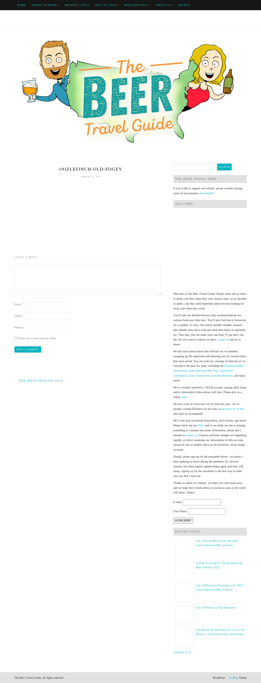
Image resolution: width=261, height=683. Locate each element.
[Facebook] (227, 5)
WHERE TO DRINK (44, 5)
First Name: (180, 511)
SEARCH (184, 5)
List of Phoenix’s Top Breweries (216, 607)
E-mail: (177, 502)
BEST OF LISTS (105, 5)
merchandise (206, 193)
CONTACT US (182, 652)
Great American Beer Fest (203, 370)
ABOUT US (163, 5)
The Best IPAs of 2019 (41, 381)
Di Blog (233, 677)
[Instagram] (245, 5)
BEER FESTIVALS (136, 5)
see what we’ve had (233, 408)
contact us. (192, 435)
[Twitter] (231, 5)
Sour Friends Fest (199, 375)
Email (18, 315)
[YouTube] (236, 5)
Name (18, 304)
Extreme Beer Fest (222, 375)
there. (185, 397)
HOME (21, 5)
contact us (223, 339)
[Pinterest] (241, 5)
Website (18, 327)
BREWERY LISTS (76, 5)
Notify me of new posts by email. (37, 338)
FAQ (200, 425)
